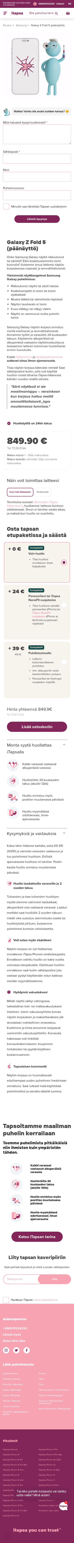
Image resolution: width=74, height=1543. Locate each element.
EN (69, 4)
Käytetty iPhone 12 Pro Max (15, 1511)
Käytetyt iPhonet (10, 1450)
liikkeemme (24, 357)
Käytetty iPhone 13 (11, 1475)
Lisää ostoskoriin (37, 726)
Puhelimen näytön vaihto (50, 1506)
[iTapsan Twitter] (16, 1350)
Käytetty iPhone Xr (47, 1475)
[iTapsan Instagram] (6, 1350)
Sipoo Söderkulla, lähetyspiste (55, 1408)
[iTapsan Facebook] (26, 1350)
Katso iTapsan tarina (37, 1236)
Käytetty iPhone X (47, 1480)
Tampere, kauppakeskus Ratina (16, 1413)
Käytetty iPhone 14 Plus (13, 1470)
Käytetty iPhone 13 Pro (13, 1485)
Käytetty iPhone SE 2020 (50, 1460)
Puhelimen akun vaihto (49, 1511)
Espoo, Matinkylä (12, 1390)
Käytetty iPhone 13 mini (13, 1480)
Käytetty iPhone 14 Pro (13, 1460)
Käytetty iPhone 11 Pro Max (50, 1455)
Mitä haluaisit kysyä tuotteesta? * (25, 123)
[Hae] (56, 13)
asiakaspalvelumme (49, 357)
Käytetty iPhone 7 (46, 1500)
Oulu (41, 1384)
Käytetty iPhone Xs (47, 1465)
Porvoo (42, 1373)
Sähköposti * (11, 152)
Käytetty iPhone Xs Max (49, 1470)
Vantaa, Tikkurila (11, 1401)
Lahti (41, 1379)
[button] (7, 1536)
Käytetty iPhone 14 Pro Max (15, 1465)
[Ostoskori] (68, 13)
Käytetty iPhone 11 (11, 1516)
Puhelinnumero (13, 188)
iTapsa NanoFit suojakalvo (41, 614)
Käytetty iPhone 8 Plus (49, 1485)
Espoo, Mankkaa (11, 1395)
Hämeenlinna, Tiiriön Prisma (53, 1390)
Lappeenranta (10, 1373)
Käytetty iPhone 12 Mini (13, 1500)
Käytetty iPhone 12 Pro (13, 1506)
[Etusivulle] (17, 13)
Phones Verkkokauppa (50, 1395)
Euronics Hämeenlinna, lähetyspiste (51, 1402)
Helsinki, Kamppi (12, 1379)
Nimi (6, 170)
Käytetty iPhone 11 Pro (48, 1450)
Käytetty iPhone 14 (11, 1455)
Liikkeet (60, 4)
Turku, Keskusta (11, 1406)
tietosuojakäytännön (46, 1300)
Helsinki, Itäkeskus (13, 1384)
